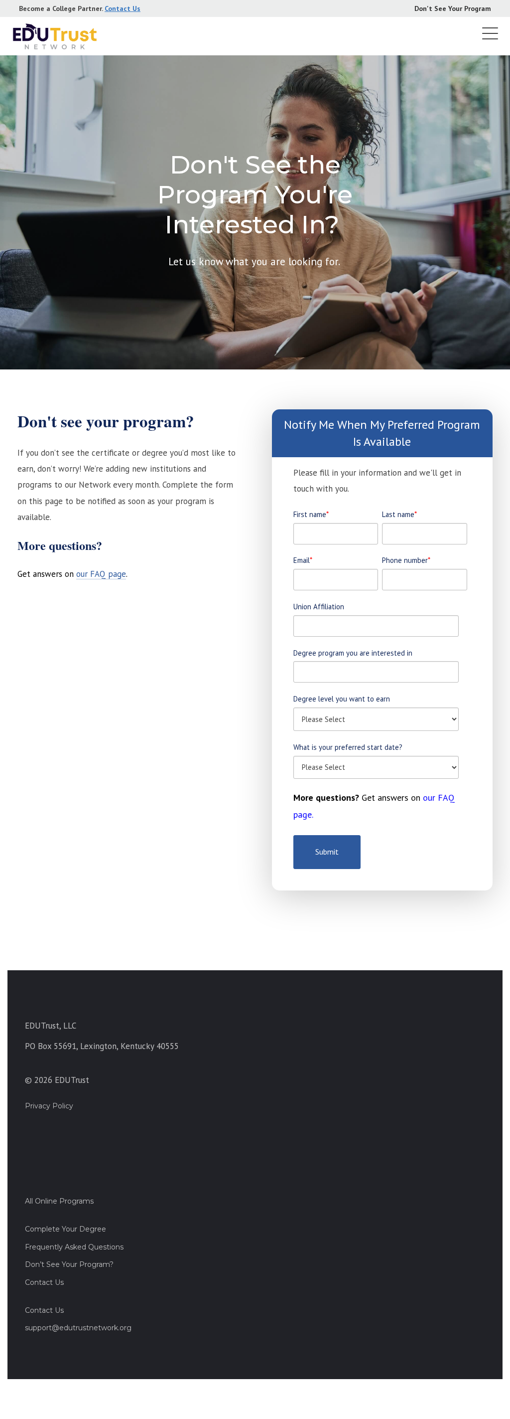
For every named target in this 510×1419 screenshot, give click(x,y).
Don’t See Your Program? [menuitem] (69, 1264)
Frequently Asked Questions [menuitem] (74, 1246)
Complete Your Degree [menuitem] (65, 1229)
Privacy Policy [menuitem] (49, 1105)
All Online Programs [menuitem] (59, 1201)
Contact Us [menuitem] (44, 1282)
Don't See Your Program (452, 8)
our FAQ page (101, 573)
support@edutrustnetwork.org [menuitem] (78, 1327)
